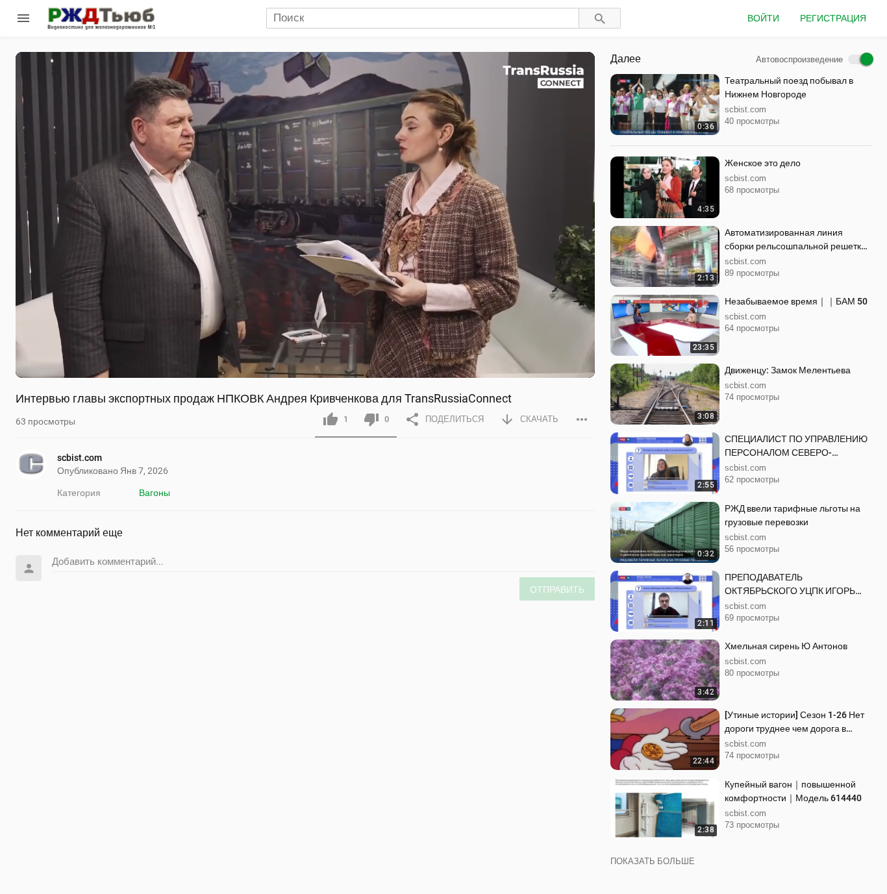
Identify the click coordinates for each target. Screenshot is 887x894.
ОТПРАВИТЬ (557, 589)
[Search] (600, 18)
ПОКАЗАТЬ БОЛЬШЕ (652, 861)
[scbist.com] (36, 464)
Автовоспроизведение (799, 59)
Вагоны (154, 493)
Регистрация (833, 18)
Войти (763, 18)
